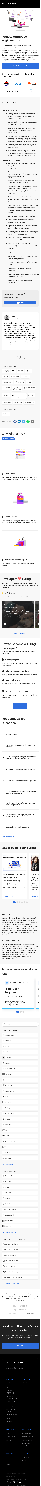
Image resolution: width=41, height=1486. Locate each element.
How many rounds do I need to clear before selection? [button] (21, 746)
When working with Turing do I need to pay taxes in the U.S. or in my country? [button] (21, 757)
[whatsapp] (28, 421)
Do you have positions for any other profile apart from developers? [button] (21, 792)
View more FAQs (8, 837)
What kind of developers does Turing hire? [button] (20, 769)
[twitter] (23, 421)
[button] (20, 331)
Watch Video (9, 439)
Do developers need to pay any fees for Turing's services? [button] (20, 815)
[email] (32, 421)
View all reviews (20, 633)
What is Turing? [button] (11, 734)
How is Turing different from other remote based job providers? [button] (21, 804)
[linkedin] (19, 421)
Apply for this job (20, 66)
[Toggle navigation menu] (37, 4)
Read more (8, 896)
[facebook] (15, 421)
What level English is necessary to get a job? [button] (21, 781)
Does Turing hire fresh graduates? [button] (18, 827)
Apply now (20, 303)
